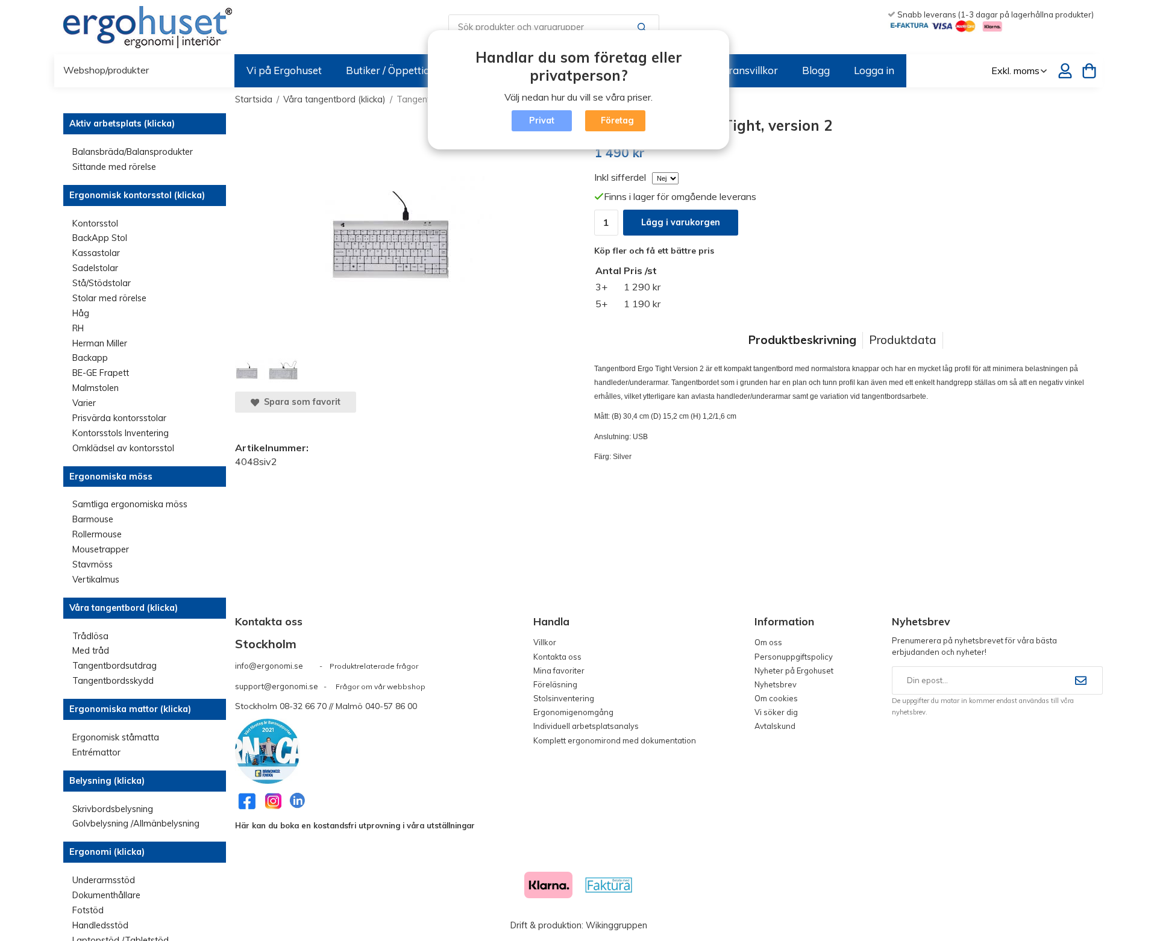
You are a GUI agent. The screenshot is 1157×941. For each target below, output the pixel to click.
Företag (617, 120)
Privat (541, 120)
